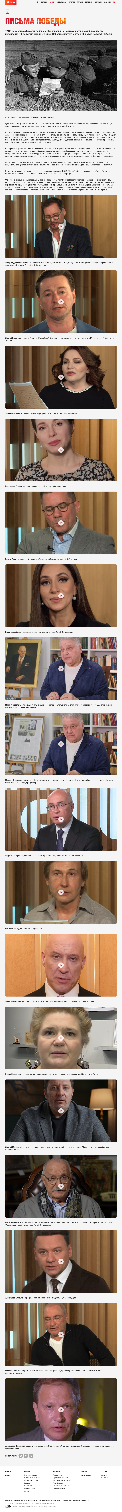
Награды (27, 1491)
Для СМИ (107, 2)
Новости (44, 2)
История (72, 2)
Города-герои (57, 1475)
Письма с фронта (59, 1488)
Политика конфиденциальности (44, 1503)
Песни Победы (58, 1483)
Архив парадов (86, 1475)
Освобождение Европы (32, 1478)
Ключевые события (30, 1475)
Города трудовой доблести (62, 1480)
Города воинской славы (61, 1478)
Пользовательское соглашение (24, 1503)
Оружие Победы (29, 1488)
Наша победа (61, 2)
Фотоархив (28, 1486)
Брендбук (88, 2)
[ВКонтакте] (20, 1456)
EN (114, 2)
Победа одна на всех (31, 1480)
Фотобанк (98, 2)
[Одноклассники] (26, 1456)
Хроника (27, 1483)
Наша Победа (57, 1471)
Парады (80, 2)
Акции (52, 2)
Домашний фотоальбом (61, 1486)
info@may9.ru (9, 1503)
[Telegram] (31, 1456)
